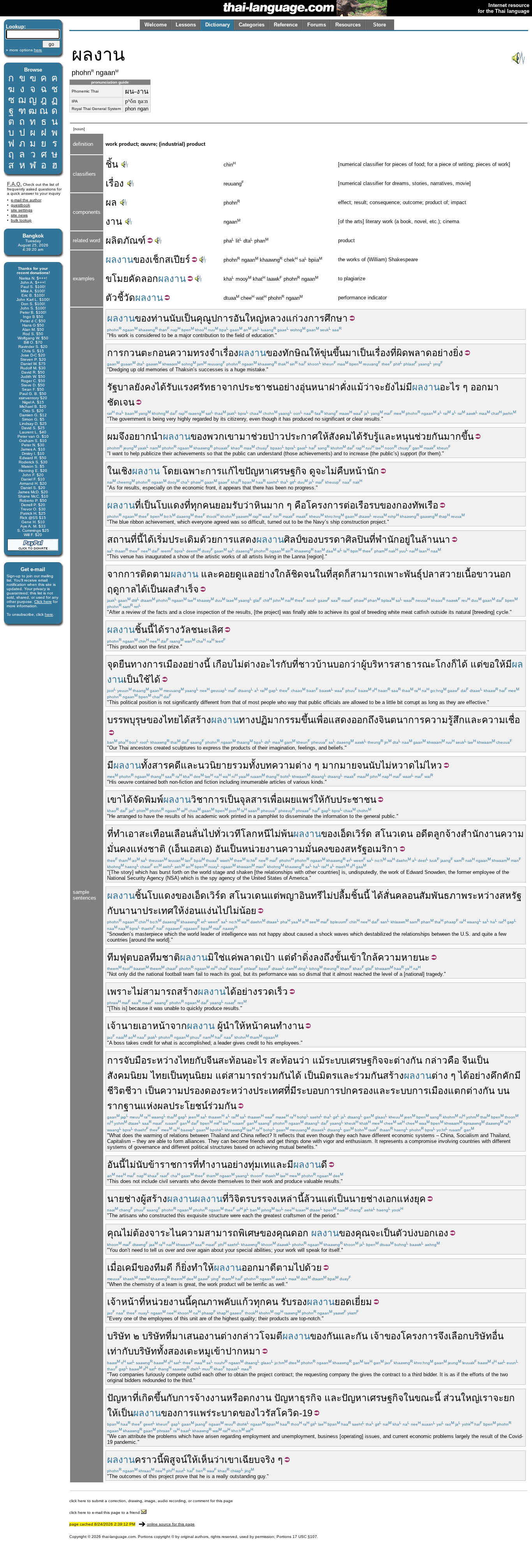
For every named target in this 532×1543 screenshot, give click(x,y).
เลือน (181, 833)
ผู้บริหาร (377, 664)
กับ (286, 664)
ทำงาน (290, 1026)
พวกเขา (223, 436)
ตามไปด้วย (299, 1267)
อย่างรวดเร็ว (262, 991)
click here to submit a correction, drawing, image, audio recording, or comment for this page (151, 1501)
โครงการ (325, 505)
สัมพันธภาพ (443, 895)
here (49, 614)
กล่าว (248, 1336)
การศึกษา (328, 318)
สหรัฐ (510, 895)
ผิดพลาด (414, 353)
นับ (175, 318)
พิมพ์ (153, 799)
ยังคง (144, 387)
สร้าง (200, 720)
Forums (316, 25)
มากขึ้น (459, 436)
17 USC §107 (304, 1536)
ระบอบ (310, 1090)
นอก (502, 574)
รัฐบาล (120, 387)
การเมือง (430, 1090)
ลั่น (198, 833)
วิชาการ (207, 799)
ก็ (347, 574)
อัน (239, 318)
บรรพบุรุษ (126, 720)
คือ (300, 505)
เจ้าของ (385, 1336)
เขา (114, 799)
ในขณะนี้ (421, 1398)
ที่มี (290, 1090)
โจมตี (270, 1336)
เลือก (458, 1336)
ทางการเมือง (156, 664)
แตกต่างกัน (471, 1090)
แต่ (476, 664)
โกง (443, 664)
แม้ (318, 1060)
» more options (24, 50)
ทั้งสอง (170, 1351)
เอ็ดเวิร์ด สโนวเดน (375, 833)
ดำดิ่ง (302, 957)
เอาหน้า (154, 1026)
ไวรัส (265, 1413)
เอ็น (178, 849)
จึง (124, 436)
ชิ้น (112, 164)
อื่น (498, 1336)
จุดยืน (118, 664)
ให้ (314, 353)
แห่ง (148, 1106)
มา (351, 353)
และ (387, 436)
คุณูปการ (214, 318)
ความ (181, 353)
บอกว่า (347, 664)
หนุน (405, 436)
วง (303, 318)
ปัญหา (257, 471)
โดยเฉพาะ (183, 471)
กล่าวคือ (442, 1060)
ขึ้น (339, 353)
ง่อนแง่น (201, 910)
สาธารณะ (414, 664)
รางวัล (177, 629)
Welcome (155, 25)
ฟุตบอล (135, 957)
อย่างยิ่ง (447, 353)
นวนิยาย (215, 765)
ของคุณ (275, 1233)
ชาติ (171, 957)
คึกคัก (502, 1075)
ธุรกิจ (310, 1398)
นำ (157, 436)
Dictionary (217, 25)
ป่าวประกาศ (293, 436)
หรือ (234, 1398)
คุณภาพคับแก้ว (222, 1302)
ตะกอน (155, 353)
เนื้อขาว (477, 574)
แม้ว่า (362, 387)
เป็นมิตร (320, 1075)
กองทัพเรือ (417, 505)
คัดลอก (143, 278)
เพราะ (119, 991)
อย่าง (288, 387)
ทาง (247, 720)
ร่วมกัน (276, 1075)
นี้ (140, 539)
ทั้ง (146, 765)
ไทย (171, 720)
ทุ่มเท (259, 1164)
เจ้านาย (122, 1026)
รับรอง (294, 1302)
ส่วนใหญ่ (461, 1398)
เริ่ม (161, 539)
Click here (43, 601)
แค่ (231, 957)
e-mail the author (26, 200)
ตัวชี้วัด (120, 297)
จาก (230, 387)
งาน (114, 221)
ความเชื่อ (501, 720)
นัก (373, 471)
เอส (193, 849)
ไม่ (400, 387)
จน (309, 574)
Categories (251, 25)
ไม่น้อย (242, 910)
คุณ (114, 1233)
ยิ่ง (186, 1267)
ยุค (420, 1199)
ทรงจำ (206, 353)
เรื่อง (115, 183)
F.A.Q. (14, 184)
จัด (138, 799)
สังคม (340, 436)
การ (115, 353)
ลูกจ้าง (447, 833)
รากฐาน (123, 1106)
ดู (312, 471)
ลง (318, 957)
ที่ (393, 353)
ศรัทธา (207, 387)
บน (503, 1090)
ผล (111, 202)
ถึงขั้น (335, 957)
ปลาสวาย (442, 574)
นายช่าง (124, 1199)
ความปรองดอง (190, 1090)
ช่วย (259, 436)
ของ (141, 259)
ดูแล (244, 574)
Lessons (186, 25)
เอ (205, 849)
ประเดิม (184, 539)
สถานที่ (122, 539)
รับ (171, 387)
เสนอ (193, 1336)
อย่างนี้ (196, 664)
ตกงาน (257, 1398)
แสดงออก (348, 720)
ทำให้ (202, 1267)
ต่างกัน (408, 1060)
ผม (113, 436)
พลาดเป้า (256, 957)
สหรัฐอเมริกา (371, 849)
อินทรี (310, 895)
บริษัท (118, 1336)
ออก (478, 387)
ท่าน (160, 318)
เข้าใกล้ (362, 957)
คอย (226, 574)
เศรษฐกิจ (288, 471)
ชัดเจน (120, 402)
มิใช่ (216, 957)
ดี (324, 1164)
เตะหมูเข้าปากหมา (222, 1351)
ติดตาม (155, 574)
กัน (438, 436)
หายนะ (415, 957)
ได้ (160, 387)
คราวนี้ (149, 1459)
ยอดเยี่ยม (353, 1302)
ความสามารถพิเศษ (220, 1233)
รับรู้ (371, 436)
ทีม (113, 957)
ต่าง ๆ (307, 765)
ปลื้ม (342, 895)
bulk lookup (21, 220)
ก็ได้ (459, 664)
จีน (212, 1060)
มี (409, 387)
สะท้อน (232, 1060)
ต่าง (252, 664)
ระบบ (336, 1060)
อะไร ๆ (454, 387)
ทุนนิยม (197, 1075)
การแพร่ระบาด (208, 1413)
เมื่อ (114, 1267)
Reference (286, 25)
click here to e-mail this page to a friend (105, 1512)
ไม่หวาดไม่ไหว (411, 765)
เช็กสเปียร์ (170, 259)
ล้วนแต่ (319, 1199)
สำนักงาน (480, 833)
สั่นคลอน (401, 895)
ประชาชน (258, 387)
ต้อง (141, 1233)
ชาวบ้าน (315, 664)
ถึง (373, 720)
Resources (348, 25)
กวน (132, 353)
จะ (379, 387)
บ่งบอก (421, 1233)
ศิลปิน (357, 539)
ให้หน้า (248, 1026)
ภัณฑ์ (134, 240)
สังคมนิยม (127, 1075)
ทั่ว (220, 833)
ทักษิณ (295, 353)
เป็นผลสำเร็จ (173, 589)
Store (379, 25)
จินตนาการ (402, 720)
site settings (21, 210)
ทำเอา (126, 833)
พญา (289, 895)
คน (269, 1026)
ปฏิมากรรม (278, 720)
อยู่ (404, 539)
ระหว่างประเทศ (252, 1090)
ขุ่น (326, 353)
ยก (509, 1398)
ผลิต (114, 240)
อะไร (270, 664)
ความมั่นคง (305, 849)
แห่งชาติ (148, 849)
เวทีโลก (241, 833)
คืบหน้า (352, 471)
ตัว (401, 1233)
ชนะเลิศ (207, 629)
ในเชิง (119, 471)
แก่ (292, 318)
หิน (260, 505)
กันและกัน (347, 1336)
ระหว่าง (483, 895)
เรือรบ (367, 505)
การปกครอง (348, 1090)
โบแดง (170, 505)
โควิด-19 (294, 1413)
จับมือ (134, 1060)
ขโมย (117, 278)
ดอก (299, 1233)
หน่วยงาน (262, 849)
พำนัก (387, 539)
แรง (185, 387)
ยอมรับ (229, 505)
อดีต (424, 833)
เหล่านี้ (290, 1199)
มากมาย (339, 765)
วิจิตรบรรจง (253, 1199)
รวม (240, 765)
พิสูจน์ (175, 1459)
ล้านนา (435, 539)
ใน (415, 539)
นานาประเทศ (146, 910)
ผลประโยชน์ (182, 1106)
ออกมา (255, 1267)
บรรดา (331, 539)
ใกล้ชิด (289, 574)
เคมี (129, 1267)
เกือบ (223, 664)
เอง (441, 1233)
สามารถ (367, 574)
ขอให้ (494, 664)
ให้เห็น (200, 1459)
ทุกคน (202, 505)
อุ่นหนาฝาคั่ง (325, 387)
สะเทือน (155, 833)
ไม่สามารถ (154, 991)
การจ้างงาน (202, 1398)
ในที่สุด (329, 574)
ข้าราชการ (170, 1164)
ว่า (248, 505)
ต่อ (349, 505)
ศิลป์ (292, 539)
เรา (486, 1398)
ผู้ (143, 1199)
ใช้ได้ (149, 679)
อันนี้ (116, 1164)
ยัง (390, 387)
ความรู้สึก (445, 720)
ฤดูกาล (121, 589)
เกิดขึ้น (152, 1398)
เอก (389, 1199)
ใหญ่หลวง (265, 318)
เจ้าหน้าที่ (126, 1302)
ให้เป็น (120, 1413)
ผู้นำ (225, 1026)
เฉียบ (249, 1459)
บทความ (277, 765)
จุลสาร (253, 799)
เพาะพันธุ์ (403, 574)
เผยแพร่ (298, 799)
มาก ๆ (279, 505)
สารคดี (166, 765)
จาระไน (165, 1233)
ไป (209, 833)
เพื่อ (321, 720)
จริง (267, 1459)
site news (19, 215)
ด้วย (208, 539)
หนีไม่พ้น (275, 833)
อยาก (140, 436)
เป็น (188, 318)
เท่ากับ (120, 1351)
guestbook (20, 205)
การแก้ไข (225, 471)
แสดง (244, 539)
